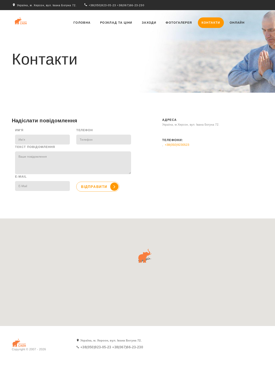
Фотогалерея (179, 22)
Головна (82, 22)
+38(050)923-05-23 (102, 5)
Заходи (149, 22)
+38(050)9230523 (177, 144)
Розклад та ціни (116, 22)
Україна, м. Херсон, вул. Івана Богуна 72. (46, 5)
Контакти (211, 22)
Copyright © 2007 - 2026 (29, 349)
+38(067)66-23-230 (130, 5)
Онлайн (237, 22)
